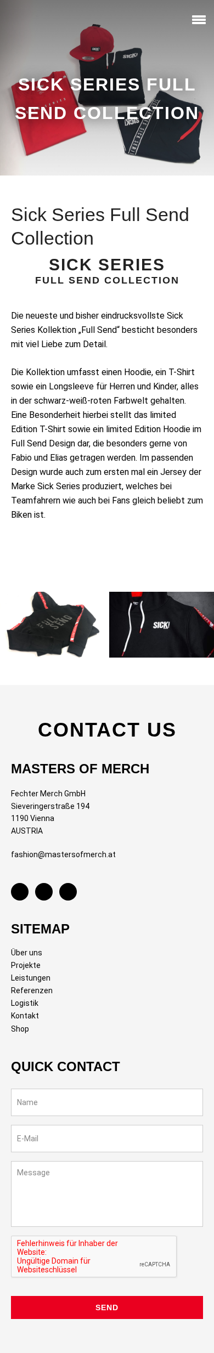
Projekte (26, 965)
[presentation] (94, 1257)
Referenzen (32, 990)
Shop (20, 1028)
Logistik (24, 1003)
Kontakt (25, 1015)
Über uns (26, 952)
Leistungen (30, 977)
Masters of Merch (30, 21)
